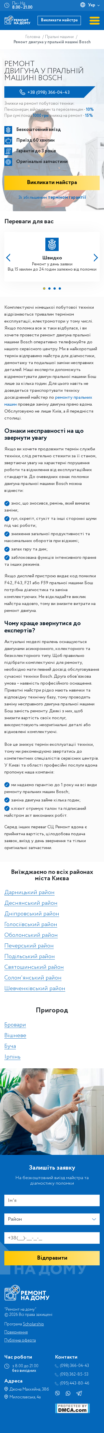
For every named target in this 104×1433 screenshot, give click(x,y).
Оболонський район (31, 935)
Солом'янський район (33, 978)
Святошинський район (34, 967)
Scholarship (33, 1324)
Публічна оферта (20, 1340)
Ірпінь (12, 1057)
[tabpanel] (52, 255)
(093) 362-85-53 (74, 1374)
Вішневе (15, 1036)
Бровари (15, 1025)
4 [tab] (60, 288)
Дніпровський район (31, 914)
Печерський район (29, 946)
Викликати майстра (59, 20)
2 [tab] (49, 288)
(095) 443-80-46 (74, 1383)
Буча (10, 1047)
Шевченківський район (34, 989)
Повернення (16, 1332)
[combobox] (52, 1219)
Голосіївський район (30, 925)
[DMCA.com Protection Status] (72, 1412)
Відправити (52, 1258)
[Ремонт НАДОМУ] (17, 20)
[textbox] (52, 1219)
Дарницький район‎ (29, 893)
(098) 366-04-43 (74, 1365)
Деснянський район (30, 903)
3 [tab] (54, 288)
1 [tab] (44, 288)
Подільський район (29, 957)
